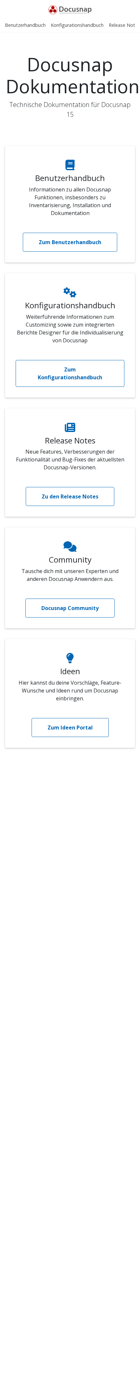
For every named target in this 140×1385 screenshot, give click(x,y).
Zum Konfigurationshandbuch (70, 373)
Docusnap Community (70, 608)
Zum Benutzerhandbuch (70, 242)
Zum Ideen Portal (70, 727)
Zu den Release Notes (70, 496)
